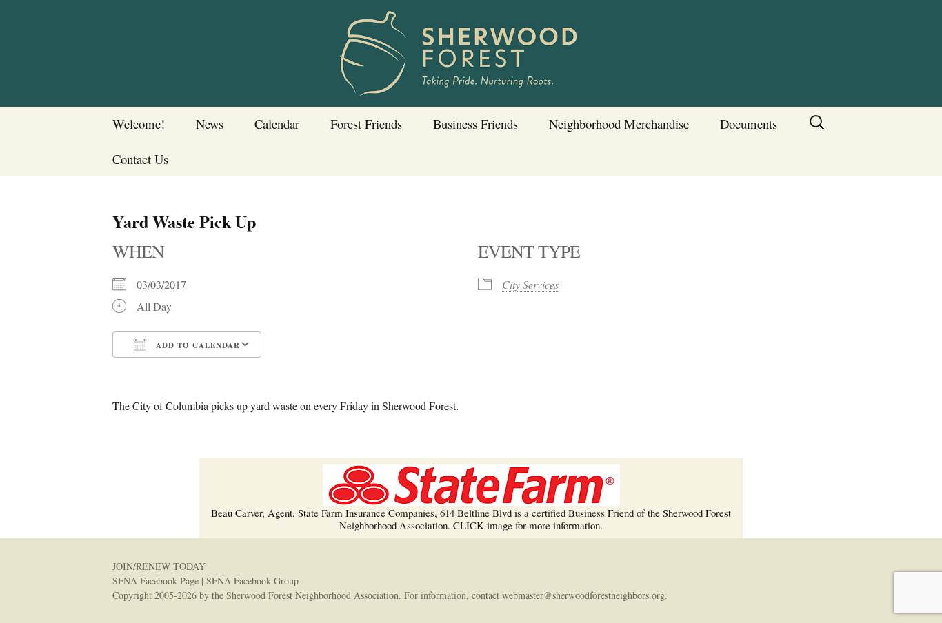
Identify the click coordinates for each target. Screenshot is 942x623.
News (209, 123)
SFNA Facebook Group (252, 580)
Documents (748, 123)
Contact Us (140, 158)
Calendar (276, 123)
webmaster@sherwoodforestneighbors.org (583, 595)
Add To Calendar (196, 345)
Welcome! (138, 123)
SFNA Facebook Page (155, 580)
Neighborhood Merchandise (619, 123)
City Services (530, 284)
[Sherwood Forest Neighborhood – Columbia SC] (471, 53)
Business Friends (475, 123)
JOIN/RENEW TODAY (159, 566)
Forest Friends (366, 123)
